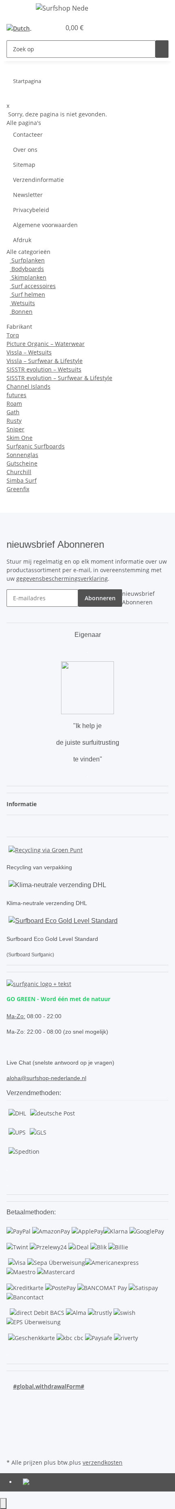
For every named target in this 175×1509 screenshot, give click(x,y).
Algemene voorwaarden (45, 225)
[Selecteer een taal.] (20, 28)
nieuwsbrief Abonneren (138, 598)
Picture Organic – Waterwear (46, 344)
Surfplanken (27, 260)
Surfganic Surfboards (36, 446)
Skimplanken (28, 277)
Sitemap (24, 164)
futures (16, 395)
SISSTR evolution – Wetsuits (44, 369)
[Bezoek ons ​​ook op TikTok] (13, 1437)
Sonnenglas (22, 455)
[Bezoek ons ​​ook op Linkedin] (13, 1447)
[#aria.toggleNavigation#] (17, 9)
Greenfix (18, 489)
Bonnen (21, 311)
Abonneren (100, 598)
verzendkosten (102, 1462)
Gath (13, 412)
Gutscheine (22, 463)
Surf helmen (27, 294)
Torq (13, 335)
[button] (45, 28)
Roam (14, 403)
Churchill (19, 472)
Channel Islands (28, 386)
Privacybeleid (31, 210)
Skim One (20, 438)
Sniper (15, 429)
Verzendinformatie (38, 180)
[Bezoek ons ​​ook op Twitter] (13, 1409)
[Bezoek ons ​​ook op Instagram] (13, 1428)
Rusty (14, 420)
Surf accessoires (33, 286)
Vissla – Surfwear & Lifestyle (45, 361)
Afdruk (22, 240)
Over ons (25, 149)
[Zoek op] (161, 49)
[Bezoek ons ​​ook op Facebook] (13, 1399)
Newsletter (28, 195)
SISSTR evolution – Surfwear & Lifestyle (59, 378)
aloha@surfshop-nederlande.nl (46, 1078)
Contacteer (28, 134)
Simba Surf (22, 480)
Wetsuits (22, 303)
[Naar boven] (3, 1503)
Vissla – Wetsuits (29, 352)
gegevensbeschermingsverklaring (62, 578)
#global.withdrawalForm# (48, 1386)
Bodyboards (27, 269)
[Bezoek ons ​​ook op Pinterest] (13, 1419)
